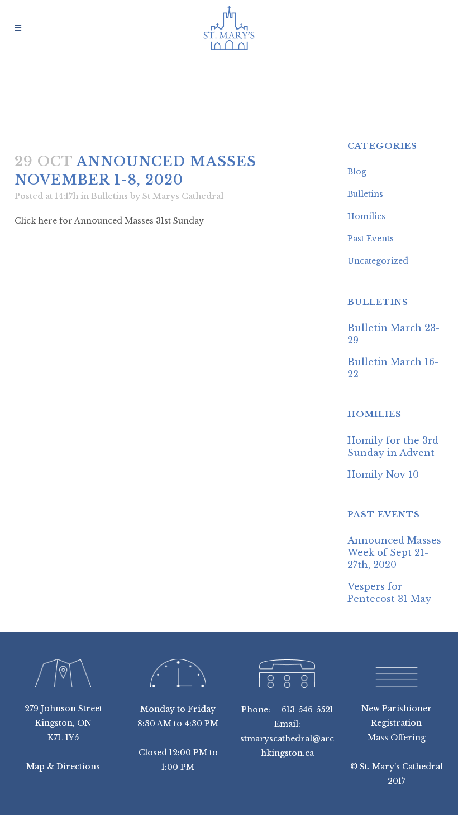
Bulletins (109, 196)
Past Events (370, 239)
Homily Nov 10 (383, 474)
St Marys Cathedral (182, 196)
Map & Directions (63, 766)
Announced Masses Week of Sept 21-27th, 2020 (394, 552)
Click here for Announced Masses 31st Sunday (109, 221)
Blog (356, 172)
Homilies (366, 216)
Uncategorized (377, 261)
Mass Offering (397, 737)
